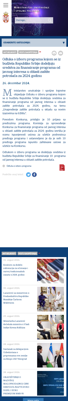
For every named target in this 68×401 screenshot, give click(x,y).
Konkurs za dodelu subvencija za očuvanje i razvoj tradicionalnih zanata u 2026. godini (15, 270)
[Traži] (49, 20)
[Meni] (6, 5)
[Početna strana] (6, 17)
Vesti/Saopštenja (28, 52)
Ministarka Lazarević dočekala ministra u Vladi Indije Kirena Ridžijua (16, 324)
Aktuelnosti (10, 52)
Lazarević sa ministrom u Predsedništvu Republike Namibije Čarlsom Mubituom (16, 298)
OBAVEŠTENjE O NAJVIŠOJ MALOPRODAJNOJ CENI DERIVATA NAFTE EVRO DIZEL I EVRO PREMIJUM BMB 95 (16, 385)
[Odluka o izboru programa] (62, 167)
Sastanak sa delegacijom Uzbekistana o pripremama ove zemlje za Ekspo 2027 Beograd (15, 354)
